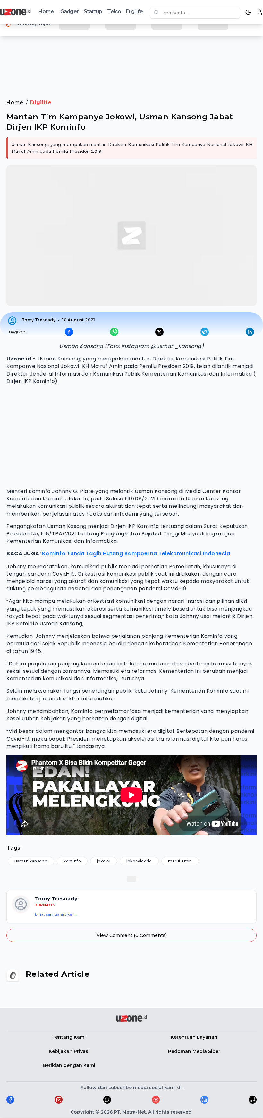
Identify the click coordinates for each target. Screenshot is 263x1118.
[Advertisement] (131, 61)
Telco (114, 11)
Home (46, 11)
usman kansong (30, 861)
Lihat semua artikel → (56, 914)
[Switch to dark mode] (248, 12)
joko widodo (139, 861)
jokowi (103, 861)
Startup (93, 11)
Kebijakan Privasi (69, 1051)
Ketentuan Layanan (194, 1037)
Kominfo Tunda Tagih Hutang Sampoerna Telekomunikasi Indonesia (136, 553)
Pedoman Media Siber (194, 1051)
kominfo (72, 861)
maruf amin (180, 861)
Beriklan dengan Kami (69, 1065)
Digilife (134, 11)
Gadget (69, 11)
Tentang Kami (69, 1037)
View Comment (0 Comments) (132, 935)
